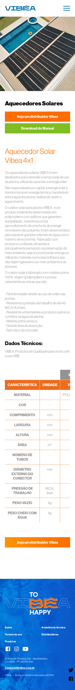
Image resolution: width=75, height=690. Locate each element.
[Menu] (66, 8)
